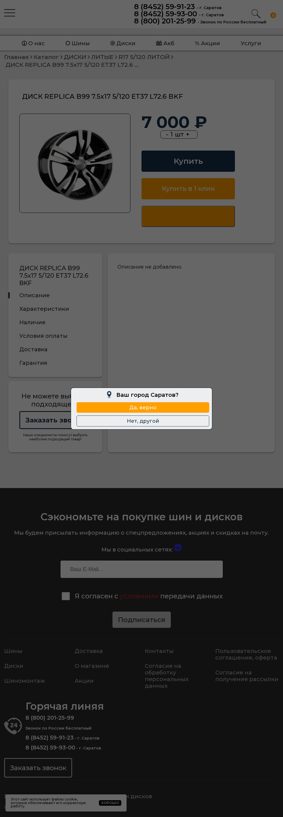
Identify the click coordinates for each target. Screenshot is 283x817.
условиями (139, 596)
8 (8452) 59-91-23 (164, 6)
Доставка (89, 651)
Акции (84, 680)
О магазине (92, 666)
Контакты (159, 651)
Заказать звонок (55, 420)
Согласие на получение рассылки (246, 675)
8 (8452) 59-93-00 (165, 13)
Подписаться (141, 620)
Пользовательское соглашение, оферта (246, 654)
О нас (36, 43)
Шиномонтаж (24, 680)
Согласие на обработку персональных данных (166, 676)
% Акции (207, 43)
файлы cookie (64, 799)
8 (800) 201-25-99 (165, 21)
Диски (125, 43)
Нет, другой (143, 421)
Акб (168, 43)
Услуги (251, 43)
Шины (81, 43)
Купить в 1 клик (188, 188)
